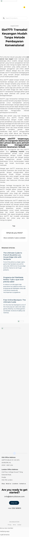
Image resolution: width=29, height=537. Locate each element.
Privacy (9, 524)
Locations (15, 483)
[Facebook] (26, 330)
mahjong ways (4, 531)
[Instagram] (23, 330)
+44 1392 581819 (14, 508)
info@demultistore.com (14, 497)
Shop (3, 483)
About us (8, 483)
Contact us (22, 483)
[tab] (14, 238)
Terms (14, 524)
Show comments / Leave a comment (14, 238)
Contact (19, 524)
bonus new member (6, 528)
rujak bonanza (4, 534)
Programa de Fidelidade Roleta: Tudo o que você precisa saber (13, 279)
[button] (27, 8)
